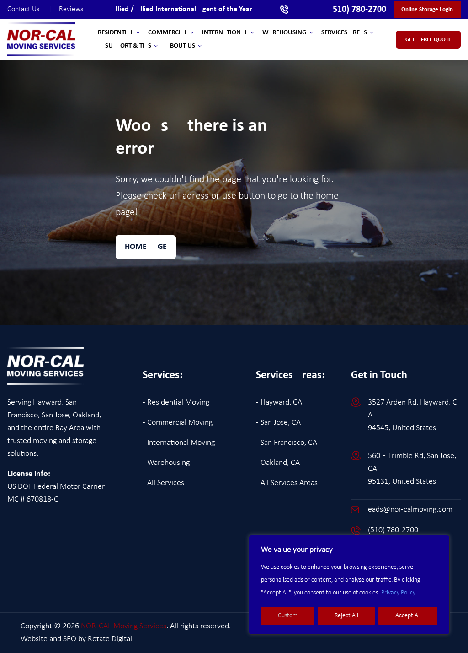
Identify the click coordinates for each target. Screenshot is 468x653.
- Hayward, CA (279, 402)
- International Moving (179, 442)
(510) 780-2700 (393, 530)
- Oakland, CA (278, 463)
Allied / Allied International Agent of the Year (181, 9)
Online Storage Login (427, 9)
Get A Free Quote (428, 40)
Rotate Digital (110, 639)
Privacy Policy (398, 592)
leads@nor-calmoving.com (409, 509)
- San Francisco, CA (286, 442)
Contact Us (29, 9)
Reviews (71, 9)
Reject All (346, 615)
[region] (349, 585)
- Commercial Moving (178, 422)
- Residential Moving (176, 402)
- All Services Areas (287, 483)
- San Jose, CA (278, 422)
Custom (288, 615)
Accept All (408, 615)
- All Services (163, 483)
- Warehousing (166, 463)
